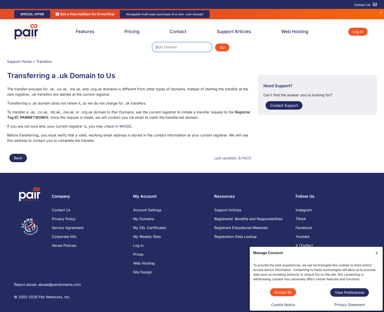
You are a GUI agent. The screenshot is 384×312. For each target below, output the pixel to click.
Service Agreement (68, 227)
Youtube (302, 236)
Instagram (304, 210)
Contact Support (284, 105)
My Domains (143, 219)
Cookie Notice (283, 304)
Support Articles (234, 31)
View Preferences (349, 292)
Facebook (304, 227)
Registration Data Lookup (235, 236)
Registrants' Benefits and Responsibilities (248, 219)
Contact (178, 31)
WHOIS (125, 126)
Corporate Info (64, 236)
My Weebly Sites (147, 236)
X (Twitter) (304, 245)
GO (222, 47)
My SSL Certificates (149, 227)
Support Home (19, 61)
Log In (358, 32)
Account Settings (147, 210)
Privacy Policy (64, 219)
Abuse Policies (64, 245)
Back (18, 158)
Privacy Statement (349, 304)
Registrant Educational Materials (241, 227)
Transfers (44, 61)
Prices (138, 254)
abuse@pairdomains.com (59, 284)
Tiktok (301, 219)
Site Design (142, 272)
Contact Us (362, 5)
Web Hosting (294, 31)
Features (85, 31)
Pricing (131, 31)
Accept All (283, 292)
